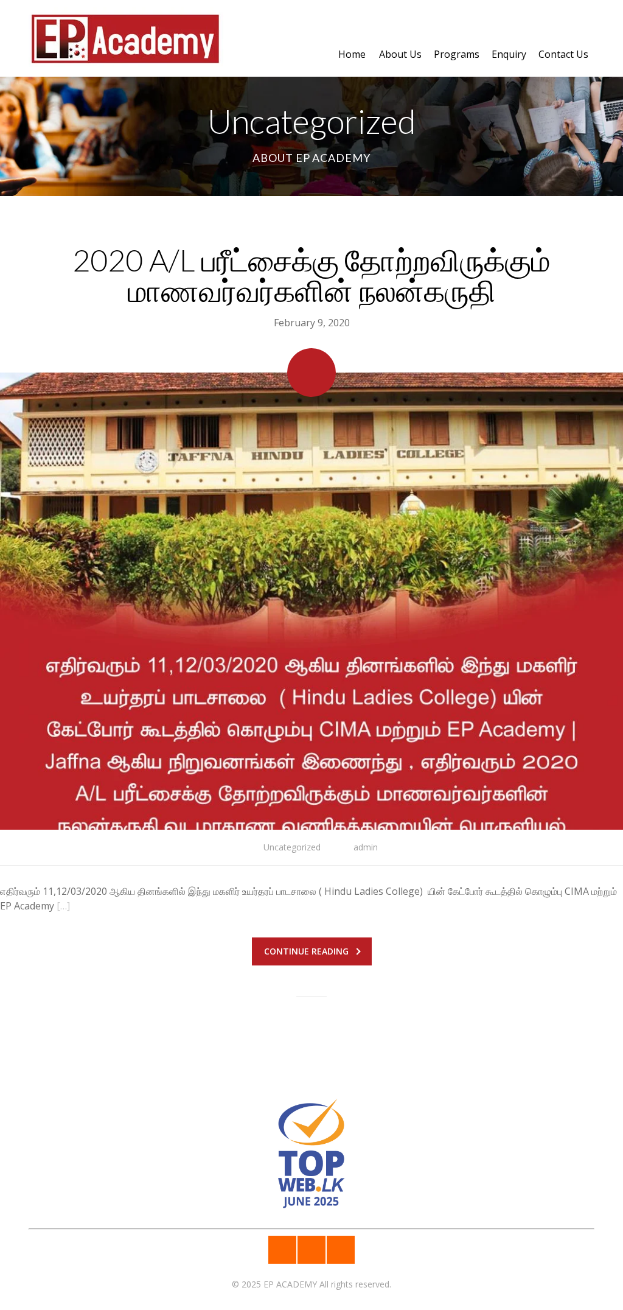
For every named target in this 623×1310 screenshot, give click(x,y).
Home (352, 54)
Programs (456, 54)
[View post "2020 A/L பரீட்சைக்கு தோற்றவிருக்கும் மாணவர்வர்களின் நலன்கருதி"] (311, 601)
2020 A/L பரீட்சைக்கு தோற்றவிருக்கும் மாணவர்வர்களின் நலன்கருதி (311, 275)
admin (365, 847)
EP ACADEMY (290, 1284)
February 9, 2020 (312, 322)
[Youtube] (341, 1250)
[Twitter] (311, 1250)
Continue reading (306, 951)
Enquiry (509, 54)
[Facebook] (282, 1250)
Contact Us (563, 54)
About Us (400, 54)
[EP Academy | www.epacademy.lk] (126, 33)
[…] (63, 905)
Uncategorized (292, 847)
